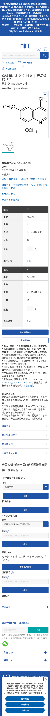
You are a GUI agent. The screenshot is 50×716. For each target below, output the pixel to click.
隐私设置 (25, 699)
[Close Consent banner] (46, 679)
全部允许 (25, 710)
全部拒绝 (25, 704)
